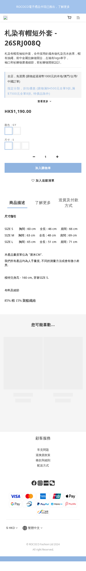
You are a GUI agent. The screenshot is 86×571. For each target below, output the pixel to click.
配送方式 (43, 465)
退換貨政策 (43, 455)
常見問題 (43, 450)
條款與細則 (43, 460)
